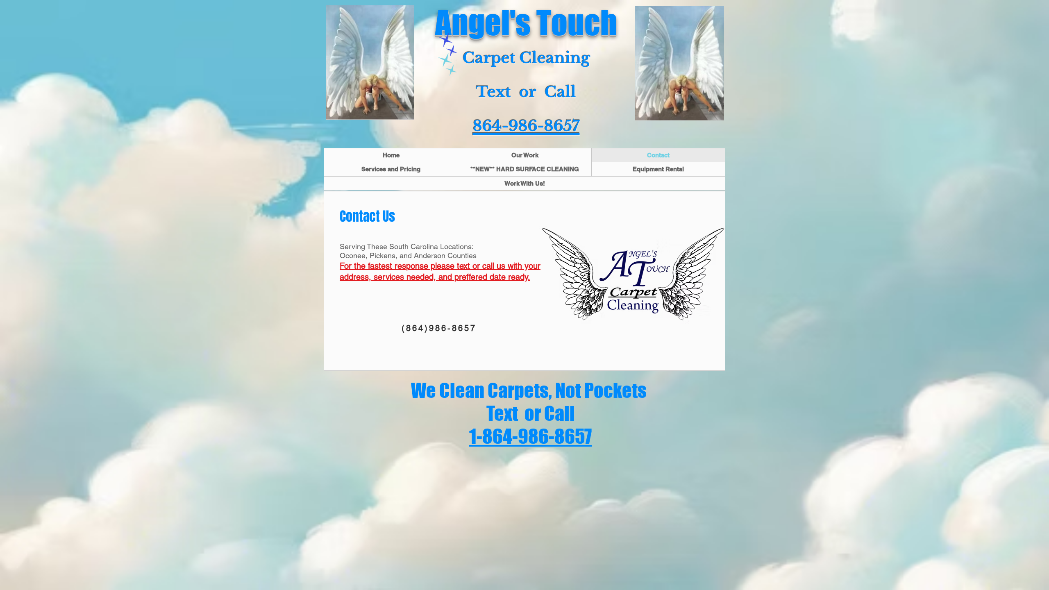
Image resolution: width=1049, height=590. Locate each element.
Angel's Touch (526, 22)
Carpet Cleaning (526, 58)
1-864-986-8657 (530, 436)
